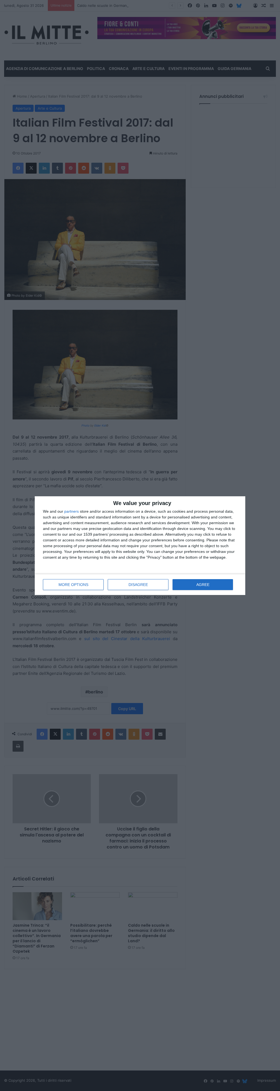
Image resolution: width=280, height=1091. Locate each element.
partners (71, 511)
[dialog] (140, 545)
